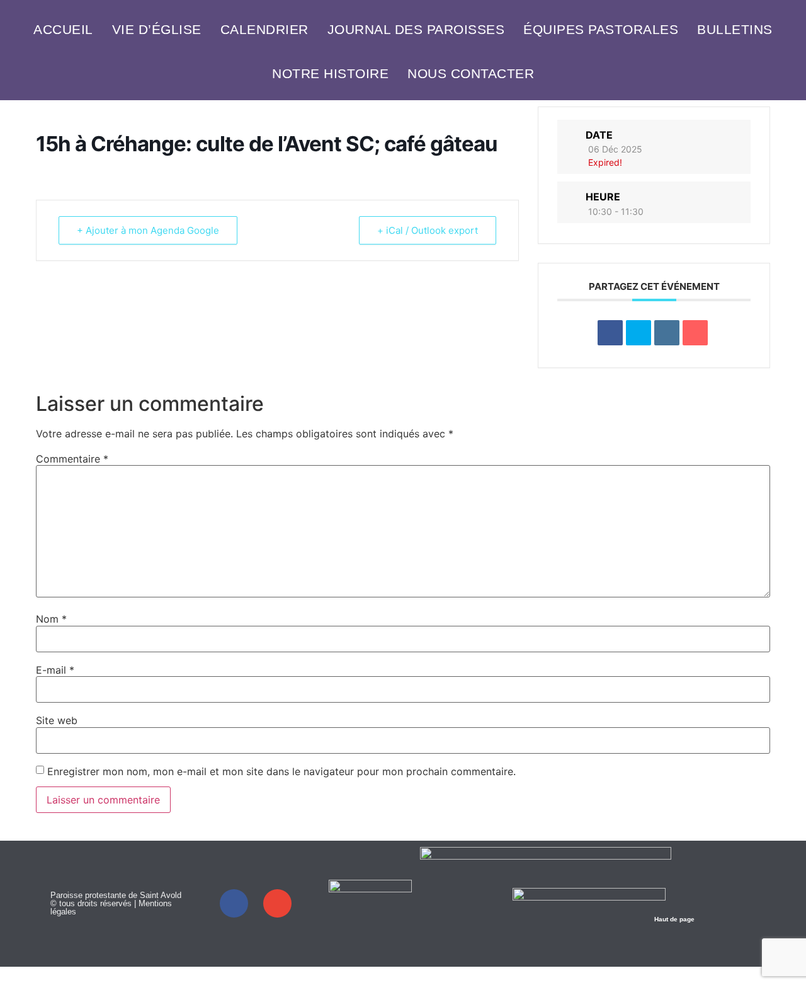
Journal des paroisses (416, 29)
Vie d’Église (157, 29)
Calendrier (264, 29)
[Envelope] (277, 903)
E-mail (55, 670)
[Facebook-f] (234, 903)
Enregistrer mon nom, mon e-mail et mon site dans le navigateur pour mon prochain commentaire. (281, 771)
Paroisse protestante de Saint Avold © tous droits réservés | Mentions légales (115, 903)
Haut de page (674, 919)
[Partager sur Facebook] (610, 332)
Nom (51, 619)
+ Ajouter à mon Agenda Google (148, 230)
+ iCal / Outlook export (427, 230)
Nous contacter (470, 73)
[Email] (695, 332)
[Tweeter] (638, 332)
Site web (56, 720)
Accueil (63, 29)
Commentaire (72, 459)
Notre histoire (330, 73)
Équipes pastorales (600, 29)
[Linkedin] (666, 332)
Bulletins (735, 29)
